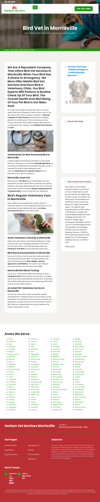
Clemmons (12, 389)
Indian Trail (35, 394)
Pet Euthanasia (33, 454)
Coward (11, 402)
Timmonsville (80, 387)
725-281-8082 (11, 480)
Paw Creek (56, 397)
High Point (34, 384)
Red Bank (78, 341)
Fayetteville (35, 354)
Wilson (77, 405)
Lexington (56, 346)
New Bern (56, 384)
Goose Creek (35, 359)
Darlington (12, 407)
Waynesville (79, 392)
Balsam (11, 352)
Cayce (10, 377)
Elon (32, 352)
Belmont (11, 359)
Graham (34, 362)
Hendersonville (36, 382)
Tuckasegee (79, 389)
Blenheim (11, 364)
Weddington (79, 394)
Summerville (79, 374)
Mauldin (56, 354)
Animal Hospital (10, 445)
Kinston (33, 400)
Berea (10, 362)
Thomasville (79, 384)
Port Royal (56, 407)
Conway (11, 400)
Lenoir (55, 344)
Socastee (78, 354)
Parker (55, 394)
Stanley (77, 367)
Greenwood (35, 369)
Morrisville (14, 50)
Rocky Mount (80, 346)
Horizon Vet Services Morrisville (30, 426)
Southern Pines (80, 357)
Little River (57, 352)
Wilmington (79, 402)
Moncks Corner (58, 364)
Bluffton (11, 367)
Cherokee (12, 384)
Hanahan (34, 374)
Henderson (35, 379)
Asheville (11, 349)
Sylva (77, 379)
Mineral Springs (58, 359)
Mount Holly (57, 374)
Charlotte (11, 382)
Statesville (78, 369)
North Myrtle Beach (60, 389)
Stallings (78, 364)
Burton (11, 374)
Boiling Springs (14, 369)
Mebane (56, 357)
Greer (33, 372)
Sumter (77, 377)
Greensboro (35, 364)
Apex (10, 344)
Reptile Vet (32, 459)
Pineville (56, 400)
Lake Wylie (34, 405)
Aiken (10, 339)
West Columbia (80, 397)
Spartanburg (79, 359)
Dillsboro (34, 339)
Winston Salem (80, 407)
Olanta (55, 392)
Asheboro (12, 346)
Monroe (56, 367)
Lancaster (34, 407)
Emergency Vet (34, 445)
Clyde (10, 394)
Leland (55, 341)
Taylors (77, 382)
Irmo (32, 397)
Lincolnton (57, 349)
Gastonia (34, 357)
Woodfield (78, 410)
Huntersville (35, 392)
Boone (10, 372)
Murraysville (57, 377)
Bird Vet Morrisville (27, 50)
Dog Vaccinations (11, 454)
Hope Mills (34, 387)
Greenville (34, 367)
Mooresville (57, 369)
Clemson (11, 392)
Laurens (34, 410)
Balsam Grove (13, 354)
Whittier (78, 400)
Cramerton (12, 405)
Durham (34, 341)
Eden (32, 346)
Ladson (33, 402)
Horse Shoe (35, 389)
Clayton (11, 387)
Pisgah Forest (58, 405)
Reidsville (78, 344)
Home (7, 50)
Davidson (11, 410)
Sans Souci (79, 349)
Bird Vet (31, 450)
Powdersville (57, 410)
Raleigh (77, 339)
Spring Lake (79, 362)
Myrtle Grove (57, 382)
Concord (11, 397)
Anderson (12, 341)
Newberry (56, 387)
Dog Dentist (9, 450)
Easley (33, 344)
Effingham (34, 349)
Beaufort (11, 357)
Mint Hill (56, 362)
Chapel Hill (12, 379)
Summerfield (79, 372)
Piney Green (57, 402)
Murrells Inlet (58, 379)
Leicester (56, 339)
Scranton (78, 352)
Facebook (70, 494)
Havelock (34, 377)
